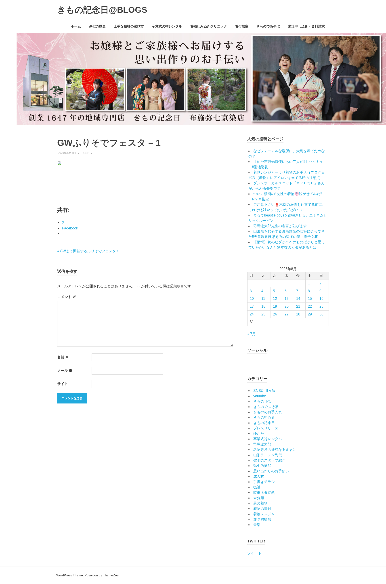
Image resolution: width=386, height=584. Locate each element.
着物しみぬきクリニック (208, 26)
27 (287, 314)
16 (321, 298)
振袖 (256, 487)
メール (64, 370)
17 (252, 306)
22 (310, 306)
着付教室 (241, 26)
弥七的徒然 (262, 466)
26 (275, 314)
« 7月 (251, 334)
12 (275, 298)
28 (298, 314)
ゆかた (258, 433)
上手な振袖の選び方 (129, 26)
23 (321, 306)
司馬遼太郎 (262, 444)
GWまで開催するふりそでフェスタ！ (90, 251)
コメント (66, 297)
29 (310, 314)
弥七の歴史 (97, 26)
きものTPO (262, 401)
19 (275, 306)
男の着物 (260, 503)
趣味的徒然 (262, 519)
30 (321, 314)
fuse (85, 153)
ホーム (76, 26)
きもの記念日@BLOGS (102, 10)
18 (263, 306)
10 (252, 298)
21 (298, 306)
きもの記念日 (264, 423)
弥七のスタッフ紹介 (269, 460)
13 (287, 298)
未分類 (258, 498)
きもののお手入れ (267, 412)
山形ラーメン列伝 (267, 455)
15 (310, 298)
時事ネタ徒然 (264, 492)
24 (252, 314)
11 (263, 298)
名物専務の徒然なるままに (274, 450)
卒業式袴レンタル (267, 439)
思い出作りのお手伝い (271, 471)
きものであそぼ (268, 26)
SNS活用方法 (264, 391)
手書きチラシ (264, 482)
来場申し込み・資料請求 (306, 26)
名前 (63, 357)
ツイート (254, 553)
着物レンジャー (265, 514)
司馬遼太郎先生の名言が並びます (280, 226)
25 (263, 314)
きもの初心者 (264, 417)
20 (287, 306)
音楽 (256, 525)
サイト (62, 384)
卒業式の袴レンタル (167, 26)
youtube (259, 396)
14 (298, 298)
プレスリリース (265, 428)
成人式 (258, 476)
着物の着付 (262, 508)
